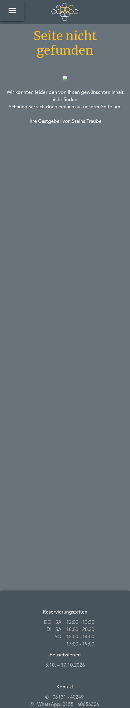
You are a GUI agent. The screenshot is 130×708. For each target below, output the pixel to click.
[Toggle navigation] (12, 10)
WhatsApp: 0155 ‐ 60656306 (68, 704)
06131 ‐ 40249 (68, 697)
